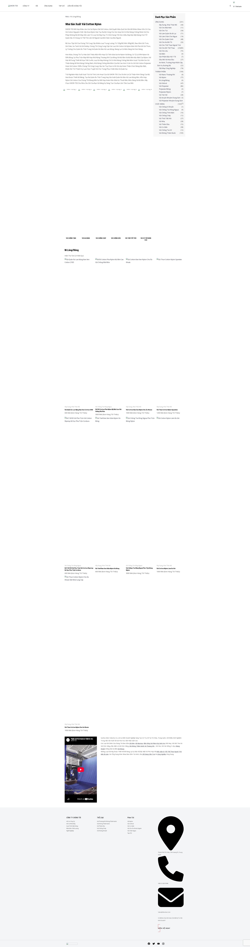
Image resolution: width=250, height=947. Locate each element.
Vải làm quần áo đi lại (167, 33)
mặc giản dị (161, 752)
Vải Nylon (130, 821)
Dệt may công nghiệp (167, 68)
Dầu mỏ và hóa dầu (166, 60)
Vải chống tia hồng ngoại (169, 110)
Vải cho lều (163, 51)
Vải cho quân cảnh (166, 39)
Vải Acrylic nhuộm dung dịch (169, 98)
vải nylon (162, 77)
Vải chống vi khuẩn (166, 107)
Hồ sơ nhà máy (70, 824)
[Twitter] (154, 944)
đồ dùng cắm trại (148, 754)
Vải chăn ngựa (131, 831)
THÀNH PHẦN (160, 72)
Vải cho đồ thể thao (167, 48)
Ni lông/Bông (164, 80)
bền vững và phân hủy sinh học (154, 743)
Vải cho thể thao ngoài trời (170, 45)
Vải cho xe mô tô (165, 42)
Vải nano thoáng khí (167, 74)
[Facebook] (149, 944)
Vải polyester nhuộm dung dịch (171, 101)
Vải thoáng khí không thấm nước (107, 821)
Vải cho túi (163, 31)
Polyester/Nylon (165, 92)
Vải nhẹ (162, 121)
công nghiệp (161, 754)
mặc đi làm (104, 754)
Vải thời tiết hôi (165, 118)
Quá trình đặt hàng (72, 826)
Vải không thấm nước (167, 133)
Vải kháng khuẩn (102, 831)
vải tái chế (163, 95)
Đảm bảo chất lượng (72, 828)
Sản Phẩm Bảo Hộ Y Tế (167, 57)
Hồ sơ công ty (70, 821)
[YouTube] (158, 944)
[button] (226, 5)
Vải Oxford (163, 83)
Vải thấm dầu (164, 124)
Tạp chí (129, 833)
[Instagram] (163, 944)
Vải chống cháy (165, 115)
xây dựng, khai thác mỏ (168, 25)
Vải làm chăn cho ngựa (168, 36)
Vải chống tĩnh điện (166, 113)
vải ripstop (139, 743)
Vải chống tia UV (165, 130)
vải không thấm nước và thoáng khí (141, 746)
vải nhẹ (131, 743)
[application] (30, 6)
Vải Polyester (164, 86)
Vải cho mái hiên (165, 28)
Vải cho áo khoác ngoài (134, 828)
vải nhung (121, 749)
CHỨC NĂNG (160, 104)
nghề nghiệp (70, 831)
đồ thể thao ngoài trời (173, 752)
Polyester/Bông (165, 89)
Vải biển (162, 54)
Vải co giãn (163, 127)
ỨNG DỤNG (159, 22)
